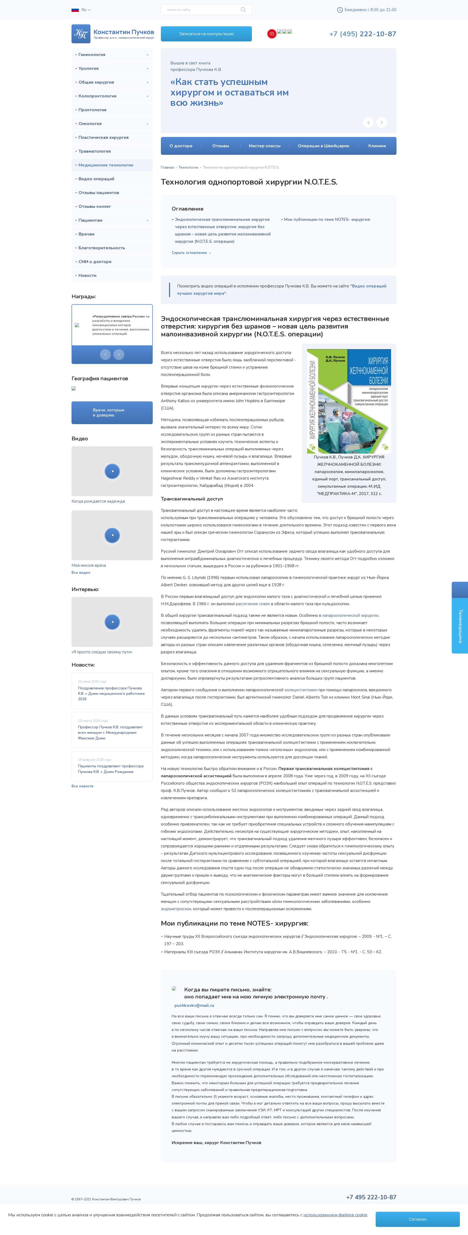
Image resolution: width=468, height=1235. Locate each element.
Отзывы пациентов (99, 193)
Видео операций (96, 179)
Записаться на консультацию (206, 34)
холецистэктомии (300, 690)
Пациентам (90, 220)
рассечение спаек (253, 604)
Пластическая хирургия (104, 137)
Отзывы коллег (95, 206)
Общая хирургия (96, 82)
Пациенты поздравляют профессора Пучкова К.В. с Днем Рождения (111, 769)
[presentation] (105, 354)
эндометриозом (176, 909)
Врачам (87, 234)
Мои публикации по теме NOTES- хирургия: (327, 219)
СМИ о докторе (95, 262)
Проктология (92, 110)
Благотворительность (102, 248)
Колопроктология (97, 96)
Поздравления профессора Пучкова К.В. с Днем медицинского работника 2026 (111, 694)
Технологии (188, 167)
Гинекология (92, 55)
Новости (87, 276)
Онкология (90, 124)
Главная (167, 167)
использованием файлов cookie (335, 1215)
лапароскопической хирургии (350, 615)
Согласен (418, 1219)
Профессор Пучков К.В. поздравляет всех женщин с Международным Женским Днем (110, 733)
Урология (89, 68)
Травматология (95, 151)
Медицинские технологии (106, 165)
